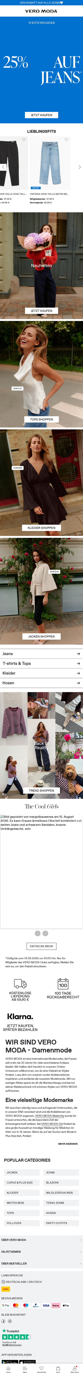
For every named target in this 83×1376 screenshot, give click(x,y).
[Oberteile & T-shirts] (41, 400)
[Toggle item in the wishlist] (33, 140)
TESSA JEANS (55, 1202)
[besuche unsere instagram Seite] (10, 1322)
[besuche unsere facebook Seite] (3, 1322)
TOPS (10, 1212)
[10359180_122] (41, 564)
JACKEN (12, 1172)
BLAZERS (52, 1182)
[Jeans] (41, 70)
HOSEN (51, 1212)
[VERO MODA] (41, 11)
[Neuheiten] (41, 265)
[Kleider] (41, 509)
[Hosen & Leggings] (41, 685)
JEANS (50, 1172)
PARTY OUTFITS (56, 1223)
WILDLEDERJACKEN (59, 1192)
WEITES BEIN (15, 1202)
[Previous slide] (3, 167)
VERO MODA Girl (52, 1123)
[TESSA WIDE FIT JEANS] (41, 745)
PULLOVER (14, 1223)
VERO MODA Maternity (49, 1115)
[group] (60, 171)
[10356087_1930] (41, 456)
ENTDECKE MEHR (41, 946)
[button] (60, 163)
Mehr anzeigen (68, 1143)
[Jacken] (41, 618)
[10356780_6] (41, 347)
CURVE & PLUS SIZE (20, 1182)
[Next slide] (79, 167)
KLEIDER (12, 1192)
